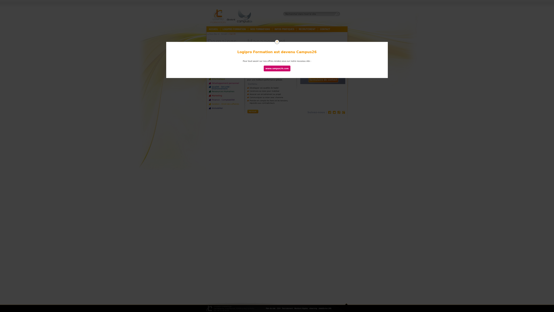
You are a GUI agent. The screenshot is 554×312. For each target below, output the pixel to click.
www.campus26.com (277, 68)
